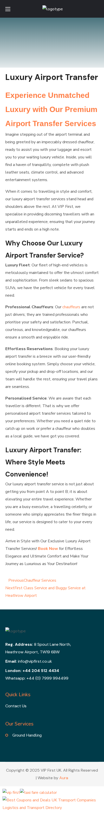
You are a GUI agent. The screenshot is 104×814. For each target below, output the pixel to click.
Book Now (48, 548)
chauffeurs (71, 307)
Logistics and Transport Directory (32, 807)
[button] (97, 9)
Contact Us (16, 706)
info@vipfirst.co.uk (35, 661)
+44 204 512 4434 (40, 670)
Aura (63, 777)
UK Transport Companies (73, 800)
